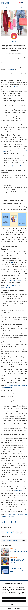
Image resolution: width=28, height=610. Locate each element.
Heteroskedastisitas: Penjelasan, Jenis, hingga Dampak (16, 570)
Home (2, 7)
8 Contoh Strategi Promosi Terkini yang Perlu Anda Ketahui (18, 550)
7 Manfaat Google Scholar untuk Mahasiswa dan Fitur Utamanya (17, 560)
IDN (22, 3)
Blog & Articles (9, 7)
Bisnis (11, 548)
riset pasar (8, 522)
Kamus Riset (13, 566)
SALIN (23, 540)
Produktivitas (13, 557)
